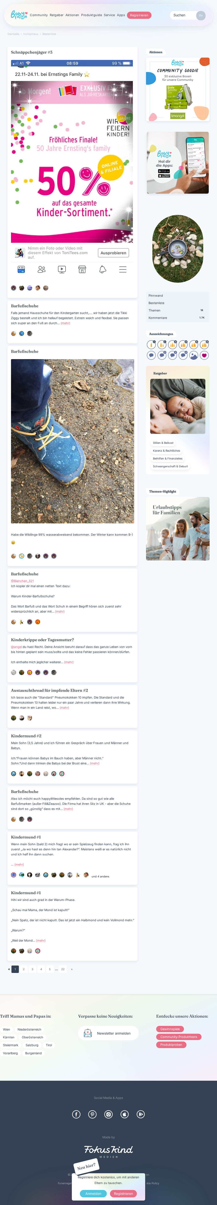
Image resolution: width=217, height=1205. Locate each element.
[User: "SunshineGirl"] (45, 288)
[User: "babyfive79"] (45, 556)
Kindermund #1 (26, 837)
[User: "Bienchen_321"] (21, 621)
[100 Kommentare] (162, 358)
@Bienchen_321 (22, 581)
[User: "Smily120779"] (29, 718)
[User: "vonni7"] (21, 288)
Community (39, 15)
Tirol (49, 1045)
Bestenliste (156, 303)
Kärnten (8, 1037)
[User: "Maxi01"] (29, 672)
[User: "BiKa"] (45, 773)
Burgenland (33, 1053)
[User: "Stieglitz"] (29, 333)
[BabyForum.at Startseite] (19, 15)
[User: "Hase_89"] (61, 773)
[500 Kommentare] (172, 358)
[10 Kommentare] (151, 358)
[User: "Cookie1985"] (13, 333)
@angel (16, 647)
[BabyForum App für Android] (140, 1114)
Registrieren (139, 15)
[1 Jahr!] (151, 348)
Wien (6, 1029)
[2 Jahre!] (162, 348)
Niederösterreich (29, 1029)
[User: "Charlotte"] (21, 773)
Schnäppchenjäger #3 (31, 52)
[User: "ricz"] (69, 874)
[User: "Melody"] (29, 288)
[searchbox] (188, 15)
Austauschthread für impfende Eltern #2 (49, 690)
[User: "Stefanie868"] (13, 773)
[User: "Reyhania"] (21, 672)
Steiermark (10, 1045)
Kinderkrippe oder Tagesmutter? (42, 639)
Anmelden (93, 1193)
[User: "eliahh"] (53, 556)
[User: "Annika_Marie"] (21, 556)
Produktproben (171, 1044)
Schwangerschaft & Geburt (170, 466)
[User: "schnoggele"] (13, 874)
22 (63, 969)
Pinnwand (156, 295)
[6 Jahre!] (204, 348)
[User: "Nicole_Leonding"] (37, 672)
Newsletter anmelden (114, 1033)
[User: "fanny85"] (21, 333)
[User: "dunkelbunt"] (13, 288)
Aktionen (72, 15)
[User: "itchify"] (37, 288)
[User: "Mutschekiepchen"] (37, 874)
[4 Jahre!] (183, 348)
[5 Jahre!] (193, 348)
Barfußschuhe (24, 305)
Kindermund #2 (26, 735)
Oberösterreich (32, 1037)
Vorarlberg (10, 1053)
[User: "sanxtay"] (21, 874)
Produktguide (91, 15)
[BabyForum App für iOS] (124, 1114)
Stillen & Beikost (163, 442)
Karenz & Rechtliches (166, 450)
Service (109, 15)
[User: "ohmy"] (13, 672)
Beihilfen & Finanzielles (167, 458)
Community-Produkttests (178, 1037)
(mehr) (65, 323)
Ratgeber (57, 15)
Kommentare (176, 318)
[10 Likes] (204, 358)
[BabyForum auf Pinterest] (92, 1114)
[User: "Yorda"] (29, 874)
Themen (176, 310)
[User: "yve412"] (37, 773)
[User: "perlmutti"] (37, 556)
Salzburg (32, 1045)
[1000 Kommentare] (183, 358)
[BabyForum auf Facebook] (76, 1114)
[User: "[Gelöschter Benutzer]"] (53, 773)
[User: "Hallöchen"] (37, 621)
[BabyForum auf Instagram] (108, 1114)
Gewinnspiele (170, 1029)
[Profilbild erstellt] (193, 358)
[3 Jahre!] (172, 348)
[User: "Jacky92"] (21, 718)
